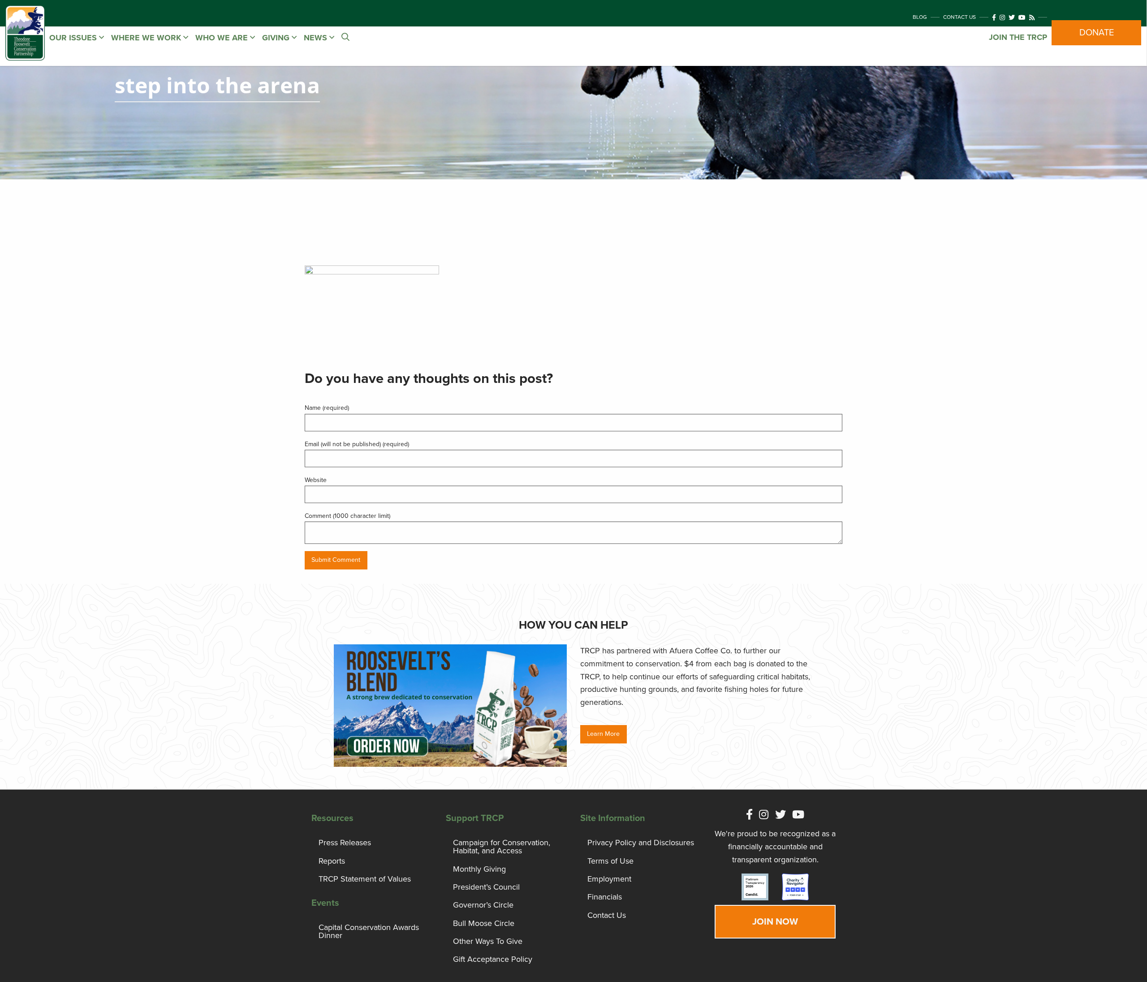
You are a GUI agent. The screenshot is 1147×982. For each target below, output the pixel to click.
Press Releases (345, 842)
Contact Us (959, 17)
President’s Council (486, 887)
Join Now (775, 921)
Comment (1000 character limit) (347, 516)
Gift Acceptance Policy (492, 959)
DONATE (1096, 32)
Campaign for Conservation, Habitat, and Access (501, 847)
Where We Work (147, 38)
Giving (277, 38)
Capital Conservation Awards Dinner (369, 931)
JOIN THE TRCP (1018, 37)
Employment (609, 879)
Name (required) (327, 408)
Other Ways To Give (487, 941)
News (316, 38)
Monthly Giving (479, 869)
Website (316, 480)
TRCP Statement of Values (365, 879)
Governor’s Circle (483, 905)
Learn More (603, 734)
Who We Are (222, 38)
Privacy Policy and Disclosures (640, 842)
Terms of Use (610, 861)
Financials (604, 897)
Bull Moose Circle (483, 923)
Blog (920, 17)
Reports (332, 861)
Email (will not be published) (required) (357, 444)
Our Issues (74, 38)
